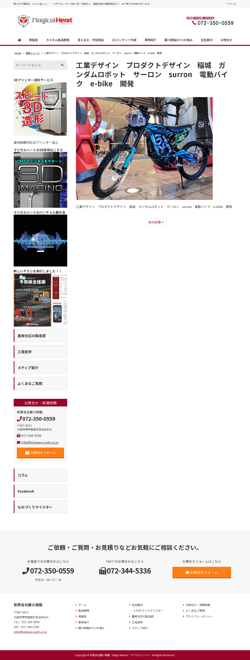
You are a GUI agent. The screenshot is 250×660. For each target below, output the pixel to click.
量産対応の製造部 (143, 616)
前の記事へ (156, 222)
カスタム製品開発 (58, 40)
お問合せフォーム (43, 452)
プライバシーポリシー (199, 616)
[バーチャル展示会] (40, 240)
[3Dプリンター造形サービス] (40, 109)
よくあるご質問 (195, 610)
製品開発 (83, 610)
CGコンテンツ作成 (124, 40)
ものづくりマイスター (149, 610)
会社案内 (206, 40)
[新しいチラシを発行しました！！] (40, 300)
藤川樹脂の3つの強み (178, 40)
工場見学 (137, 622)
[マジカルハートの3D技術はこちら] (40, 180)
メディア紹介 (140, 628)
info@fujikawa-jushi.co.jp (39, 442)
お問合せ (226, 40)
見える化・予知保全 (91, 40)
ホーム (232, 3)
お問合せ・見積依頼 (198, 605)
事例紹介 (150, 40)
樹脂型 (33, 40)
